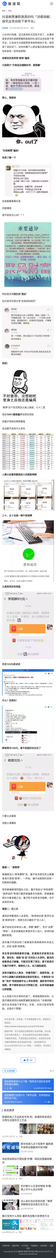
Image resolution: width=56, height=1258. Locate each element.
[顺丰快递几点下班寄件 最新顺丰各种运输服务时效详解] (10, 1147)
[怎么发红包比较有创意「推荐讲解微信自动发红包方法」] (10, 1205)
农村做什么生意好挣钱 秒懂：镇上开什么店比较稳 (37, 1188)
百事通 (5, 28)
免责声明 (6, 1246)
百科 (32, 28)
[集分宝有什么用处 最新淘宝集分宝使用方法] (28, 1224)
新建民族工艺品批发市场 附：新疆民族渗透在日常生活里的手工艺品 (27, 1119)
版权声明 (15, 1246)
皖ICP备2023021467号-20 (42, 1251)
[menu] (52, 3)
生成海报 (10, 1071)
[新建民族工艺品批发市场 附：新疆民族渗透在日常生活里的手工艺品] (28, 1129)
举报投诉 (34, 1246)
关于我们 (25, 1246)
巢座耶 (20, 1251)
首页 (4, 11)
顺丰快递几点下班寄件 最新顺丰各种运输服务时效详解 (37, 1145)
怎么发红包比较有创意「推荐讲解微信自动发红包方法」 (36, 1203)
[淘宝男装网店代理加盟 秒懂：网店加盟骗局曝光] (28, 1171)
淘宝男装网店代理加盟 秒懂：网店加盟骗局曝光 (27, 1161)
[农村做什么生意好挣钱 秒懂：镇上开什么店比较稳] (10, 1189)
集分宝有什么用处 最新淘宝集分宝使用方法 (25, 1216)
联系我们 (43, 1246)
